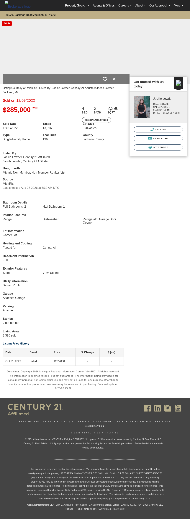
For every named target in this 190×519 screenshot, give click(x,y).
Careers (125, 7)
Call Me (160, 129)
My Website (160, 147)
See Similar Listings (96, 120)
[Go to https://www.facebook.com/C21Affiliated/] (147, 408)
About (141, 7)
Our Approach (160, 7)
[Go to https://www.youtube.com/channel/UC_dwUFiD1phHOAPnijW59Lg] (178, 408)
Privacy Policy (55, 421)
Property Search (78, 7)
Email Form (160, 138)
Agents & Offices (104, 5)
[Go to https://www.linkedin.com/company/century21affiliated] (157, 408)
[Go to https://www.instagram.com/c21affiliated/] (167, 408)
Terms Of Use (28, 421)
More (179, 7)
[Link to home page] (19, 6)
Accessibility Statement (92, 421)
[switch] (104, 79)
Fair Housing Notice (134, 421)
